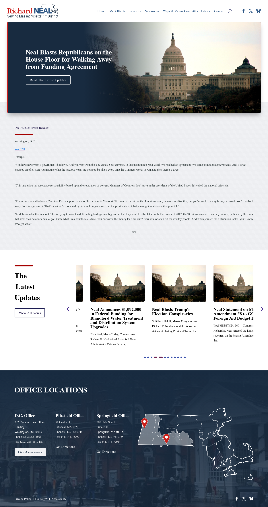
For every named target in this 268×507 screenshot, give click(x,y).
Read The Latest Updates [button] (48, 79)
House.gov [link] (41, 499)
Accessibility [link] (58, 499)
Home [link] (101, 11)
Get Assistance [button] (30, 451)
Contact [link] (219, 11)
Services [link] (135, 11)
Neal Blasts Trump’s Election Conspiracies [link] (96, 311)
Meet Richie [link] (117, 11)
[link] (33, 11)
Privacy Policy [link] (23, 499)
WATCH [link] (20, 149)
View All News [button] (30, 312)
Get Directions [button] (65, 446)
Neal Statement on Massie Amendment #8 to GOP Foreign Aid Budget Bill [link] (162, 313)
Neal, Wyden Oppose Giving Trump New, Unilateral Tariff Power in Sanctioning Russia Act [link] (225, 315)
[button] (230, 11)
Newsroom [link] (152, 11)
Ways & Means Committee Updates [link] (186, 11)
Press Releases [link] (40, 127)
